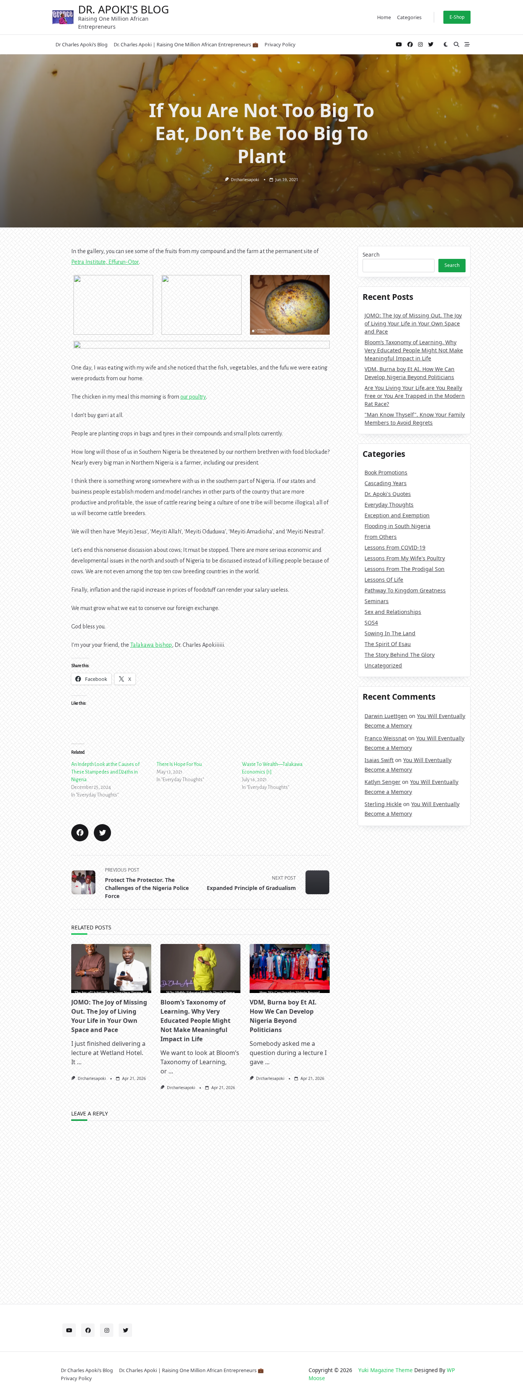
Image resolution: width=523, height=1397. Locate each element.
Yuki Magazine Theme (385, 1370)
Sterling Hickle (383, 804)
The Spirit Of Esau (387, 644)
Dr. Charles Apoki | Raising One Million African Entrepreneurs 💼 (186, 44)
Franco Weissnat (385, 738)
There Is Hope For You (179, 764)
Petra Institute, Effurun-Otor (105, 262)
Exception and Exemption (397, 515)
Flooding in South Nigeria (397, 526)
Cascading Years (385, 483)
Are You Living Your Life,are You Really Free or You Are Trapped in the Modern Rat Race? (414, 395)
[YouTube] (399, 44)
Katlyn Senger (382, 781)
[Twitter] (430, 44)
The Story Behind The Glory (399, 654)
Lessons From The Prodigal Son (404, 569)
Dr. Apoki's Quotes (387, 493)
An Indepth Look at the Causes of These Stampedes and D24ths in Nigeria (105, 772)
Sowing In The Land (389, 633)
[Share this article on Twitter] (102, 832)
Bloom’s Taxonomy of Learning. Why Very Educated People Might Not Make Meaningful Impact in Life (195, 1020)
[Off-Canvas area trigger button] (467, 44)
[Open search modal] (456, 44)
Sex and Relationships (392, 611)
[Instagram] (420, 44)
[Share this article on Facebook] (79, 832)
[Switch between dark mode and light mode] (446, 44)
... (79, 1062)
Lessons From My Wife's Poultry (404, 558)
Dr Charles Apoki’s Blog (82, 44)
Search (371, 254)
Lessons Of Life (383, 579)
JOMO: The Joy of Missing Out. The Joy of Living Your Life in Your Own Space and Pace (413, 323)
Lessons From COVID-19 (394, 547)
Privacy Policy (280, 44)
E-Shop (456, 17)
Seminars (376, 601)
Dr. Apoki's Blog (123, 9)
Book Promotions (385, 472)
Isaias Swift (379, 760)
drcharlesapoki (245, 179)
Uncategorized (383, 665)
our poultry (193, 397)
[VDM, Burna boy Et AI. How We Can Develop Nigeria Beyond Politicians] (290, 968)
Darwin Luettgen (385, 716)
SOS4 (371, 622)
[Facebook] (410, 44)
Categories (409, 17)
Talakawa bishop (151, 645)
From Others (380, 536)
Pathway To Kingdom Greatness (405, 590)
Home (384, 17)
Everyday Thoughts (388, 504)
